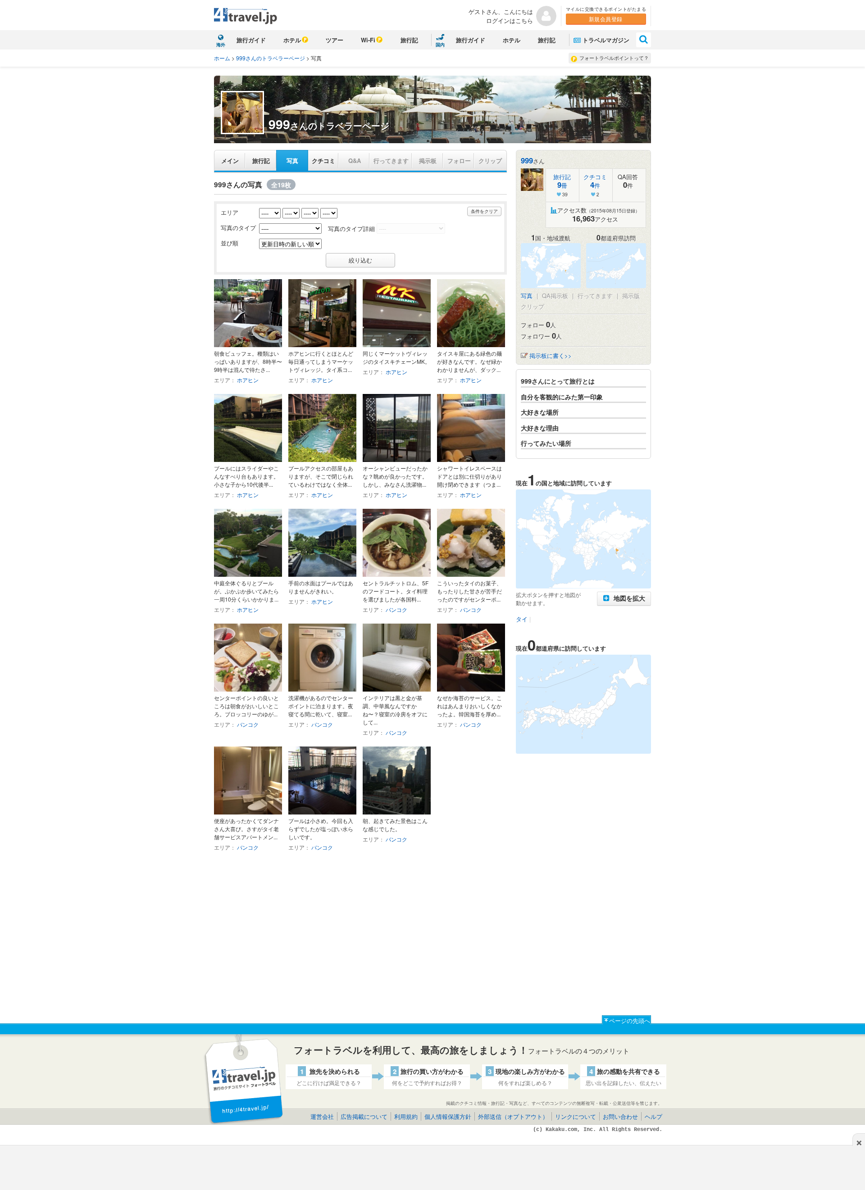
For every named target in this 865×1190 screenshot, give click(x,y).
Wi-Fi (368, 40)
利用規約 (406, 1116)
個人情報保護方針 (447, 1116)
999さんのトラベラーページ (270, 58)
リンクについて (575, 1116)
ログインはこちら (509, 20)
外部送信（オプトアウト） (513, 1116)
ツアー (334, 40)
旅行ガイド (251, 40)
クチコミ (323, 160)
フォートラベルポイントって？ (614, 57)
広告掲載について (364, 1116)
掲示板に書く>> (550, 355)
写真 (292, 160)
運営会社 (322, 1116)
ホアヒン (248, 380)
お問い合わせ (620, 1116)
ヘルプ (653, 1116)
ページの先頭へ (629, 1020)
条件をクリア (484, 211)
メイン (230, 160)
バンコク (396, 609)
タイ (522, 619)
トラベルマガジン (606, 40)
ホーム (222, 58)
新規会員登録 (606, 19)
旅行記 (409, 40)
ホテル (292, 40)
